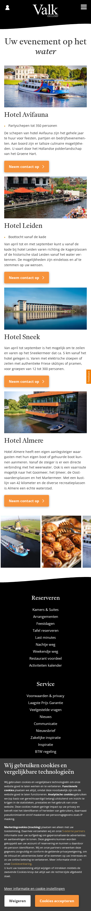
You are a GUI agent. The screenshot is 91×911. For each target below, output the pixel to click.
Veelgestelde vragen (46, 709)
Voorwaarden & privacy (45, 695)
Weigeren (17, 900)
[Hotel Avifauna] (45, 86)
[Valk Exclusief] (45, 10)
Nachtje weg (45, 644)
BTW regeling (45, 751)
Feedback (88, 376)
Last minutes (45, 637)
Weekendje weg (45, 651)
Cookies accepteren (57, 900)
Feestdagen (45, 623)
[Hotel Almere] (45, 412)
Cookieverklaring (21, 863)
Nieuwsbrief (45, 730)
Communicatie (45, 723)
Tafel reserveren (46, 630)
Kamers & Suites (45, 609)
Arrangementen (45, 616)
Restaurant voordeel (45, 658)
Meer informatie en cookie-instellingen (34, 888)
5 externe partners (73, 831)
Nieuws (46, 716)
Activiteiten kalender (45, 665)
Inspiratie (45, 744)
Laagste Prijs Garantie (45, 702)
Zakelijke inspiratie (46, 737)
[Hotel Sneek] (45, 308)
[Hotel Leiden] (45, 197)
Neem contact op (24, 166)
